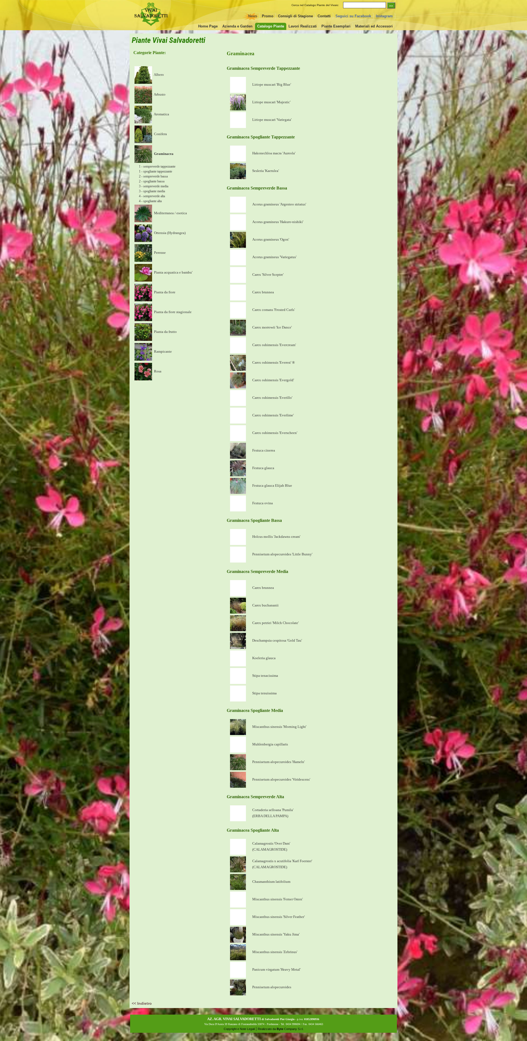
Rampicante (162, 351)
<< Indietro (142, 1003)
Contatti (324, 16)
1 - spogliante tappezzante (155, 171)
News (252, 16)
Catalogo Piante (270, 26)
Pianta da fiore (164, 292)
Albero (158, 75)
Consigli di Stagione (295, 16)
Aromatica (161, 114)
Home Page (208, 26)
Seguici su (353, 16)
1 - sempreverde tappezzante (157, 166)
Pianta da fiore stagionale (172, 312)
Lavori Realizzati (302, 26)
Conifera (160, 134)
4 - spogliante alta (150, 201)
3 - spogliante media (152, 191)
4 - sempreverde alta (152, 196)
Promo (267, 16)
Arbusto (159, 94)
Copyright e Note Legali (239, 1029)
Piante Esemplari (336, 26)
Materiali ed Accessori (374, 26)
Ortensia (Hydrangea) (169, 233)
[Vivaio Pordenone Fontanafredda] (151, 26)
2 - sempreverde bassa (153, 176)
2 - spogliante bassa (151, 181)
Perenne (159, 252)
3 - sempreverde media (153, 186)
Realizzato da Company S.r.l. (281, 1029)
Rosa (157, 371)
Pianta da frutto (165, 332)
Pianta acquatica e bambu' (172, 272)
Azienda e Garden (237, 26)
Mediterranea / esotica (170, 213)
